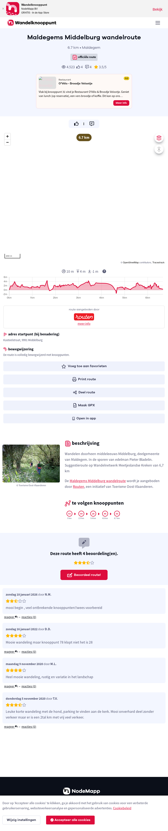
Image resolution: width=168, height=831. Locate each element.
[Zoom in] (7, 136)
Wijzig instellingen (21, 820)
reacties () (29, 617)
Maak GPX (86, 405)
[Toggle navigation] (157, 22)
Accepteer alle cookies (72, 820)
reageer (9, 617)
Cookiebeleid (122, 808)
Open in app (86, 418)
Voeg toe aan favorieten (87, 366)
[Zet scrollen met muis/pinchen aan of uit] (158, 149)
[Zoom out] (7, 142)
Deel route (86, 392)
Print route (87, 379)
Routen (78, 486)
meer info (84, 324)
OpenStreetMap (131, 262)
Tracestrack (158, 262)
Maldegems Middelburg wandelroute (98, 481)
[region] (84, 198)
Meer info (121, 102)
